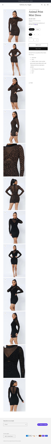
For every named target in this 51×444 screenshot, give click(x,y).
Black (38, 29)
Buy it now (38, 48)
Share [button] (31, 82)
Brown (31, 29)
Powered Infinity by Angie (16, 440)
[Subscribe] (25, 424)
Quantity (30, 37)
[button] (2, 4)
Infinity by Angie (9, 440)
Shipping (30, 20)
